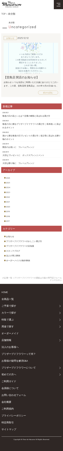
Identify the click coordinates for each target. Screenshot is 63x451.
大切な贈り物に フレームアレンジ (18, 163)
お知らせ (10, 236)
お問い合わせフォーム (14, 395)
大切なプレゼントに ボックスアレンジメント (23, 155)
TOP (3, 13)
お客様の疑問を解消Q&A (15, 360)
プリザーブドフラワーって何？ (19, 353)
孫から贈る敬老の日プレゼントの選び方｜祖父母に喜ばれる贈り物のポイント (31, 137)
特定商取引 (8, 422)
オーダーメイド (10, 333)
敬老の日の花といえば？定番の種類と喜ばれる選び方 (26, 115)
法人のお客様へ (10, 346)
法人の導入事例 (13, 255)
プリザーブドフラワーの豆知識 (20, 246)
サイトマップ (9, 429)
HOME (5, 292)
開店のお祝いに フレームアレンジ (18, 147)
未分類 (11, 13)
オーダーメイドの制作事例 (18, 260)
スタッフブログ (13, 250)
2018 (8, 216)
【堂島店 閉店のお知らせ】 (21, 77)
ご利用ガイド (9, 381)
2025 (8, 182)
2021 (8, 201)
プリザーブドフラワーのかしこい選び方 (24, 241)
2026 (8, 177)
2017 (8, 221)
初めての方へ (9, 374)
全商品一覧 (8, 299)
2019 (8, 211)
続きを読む (48, 92)
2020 (8, 206)
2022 (8, 197)
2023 (8, 192)
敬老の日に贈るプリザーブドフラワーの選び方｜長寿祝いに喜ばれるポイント (31, 126)
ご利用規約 (8, 408)
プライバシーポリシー (14, 415)
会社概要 (6, 401)
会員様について (10, 388)
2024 (8, 187)
